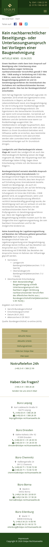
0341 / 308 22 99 (39, 2)
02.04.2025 (26, 58)
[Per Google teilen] (21, 24)
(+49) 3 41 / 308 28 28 (24, 386)
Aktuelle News (10, 58)
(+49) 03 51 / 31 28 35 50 (26, 442)
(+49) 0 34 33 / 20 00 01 (25, 494)
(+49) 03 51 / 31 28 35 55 (26, 440)
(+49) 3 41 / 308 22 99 (24, 368)
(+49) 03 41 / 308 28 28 (26, 412)
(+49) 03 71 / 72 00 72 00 (26, 467)
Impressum (23, 538)
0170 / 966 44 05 (39, 5)
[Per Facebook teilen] (16, 24)
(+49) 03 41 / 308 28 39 (26, 415)
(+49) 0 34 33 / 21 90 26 (26, 497)
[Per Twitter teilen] (26, 24)
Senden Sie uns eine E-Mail (24, 391)
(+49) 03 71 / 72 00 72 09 (26, 470)
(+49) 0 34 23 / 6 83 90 (26, 521)
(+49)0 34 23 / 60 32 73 (26, 524)
